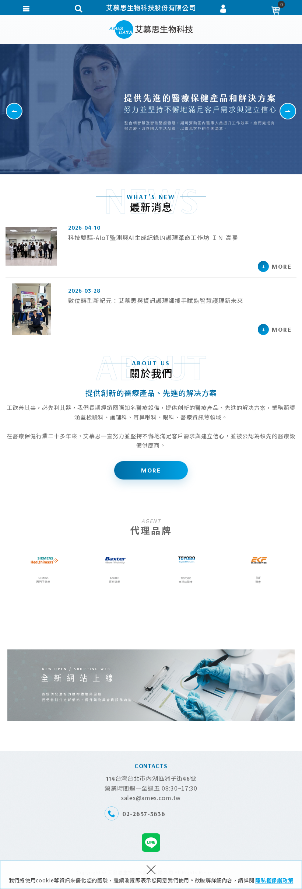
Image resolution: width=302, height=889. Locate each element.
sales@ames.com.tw (151, 797)
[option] (151, 109)
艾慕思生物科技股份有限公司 (151, 29)
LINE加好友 (151, 842)
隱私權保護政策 (274, 880)
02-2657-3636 (143, 813)
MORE (151, 470)
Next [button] (295, 111)
